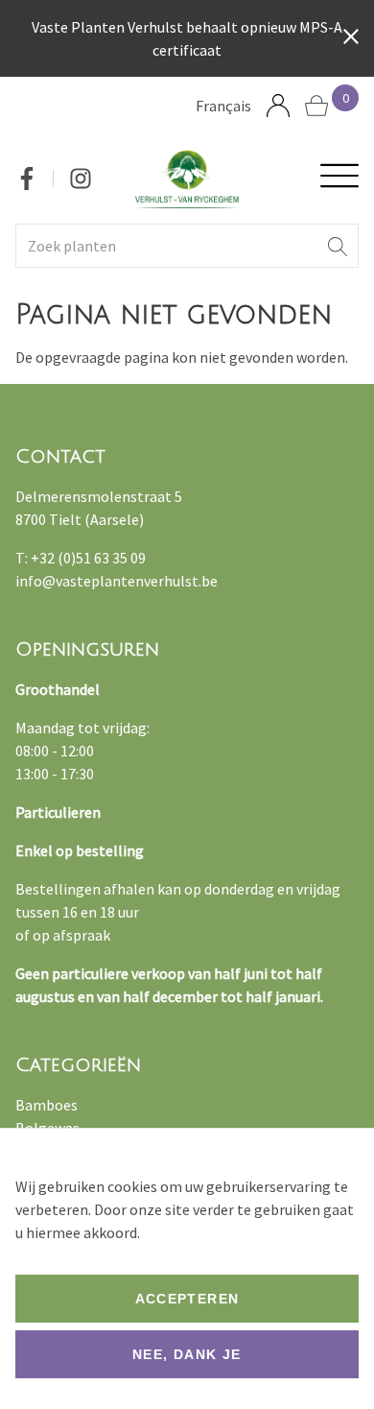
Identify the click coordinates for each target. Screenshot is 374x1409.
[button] (337, 246)
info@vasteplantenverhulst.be (116, 580)
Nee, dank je (187, 1354)
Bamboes (46, 1104)
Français (223, 105)
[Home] (187, 179)
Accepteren (187, 1298)
